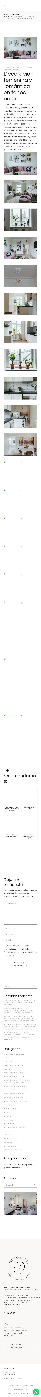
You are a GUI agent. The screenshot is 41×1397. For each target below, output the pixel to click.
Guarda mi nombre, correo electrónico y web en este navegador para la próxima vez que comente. (21, 951)
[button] (36, 1392)
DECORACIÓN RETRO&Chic (16, 1101)
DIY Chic (8, 1105)
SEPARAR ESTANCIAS (13, 1150)
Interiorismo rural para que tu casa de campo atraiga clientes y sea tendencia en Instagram (20, 1027)
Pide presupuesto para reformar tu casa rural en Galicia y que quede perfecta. (19, 1011)
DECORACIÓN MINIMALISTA (16, 1090)
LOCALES (8, 1135)
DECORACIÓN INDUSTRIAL (15, 1086)
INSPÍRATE (8, 1120)
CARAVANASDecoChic (14, 1065)
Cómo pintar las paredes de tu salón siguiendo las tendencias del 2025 (20, 1003)
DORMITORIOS (10, 1108)
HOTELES (8, 1112)
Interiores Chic (14, 69)
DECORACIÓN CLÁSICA (14, 1076)
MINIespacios (10, 1139)
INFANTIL (8, 1116)
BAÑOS (7, 1058)
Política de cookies (14, 1378)
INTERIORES (27, 67)
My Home (8, 1142)
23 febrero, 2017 (11, 65)
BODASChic (9, 1061)
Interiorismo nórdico (15, 1127)
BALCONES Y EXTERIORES (15, 1054)
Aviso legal (10, 1368)
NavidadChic (10, 1146)
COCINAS (8, 1069)
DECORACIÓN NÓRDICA (13, 67)
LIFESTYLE (8, 1131)
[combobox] (20, 1185)
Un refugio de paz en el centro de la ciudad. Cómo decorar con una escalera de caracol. (20, 1019)
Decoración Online (13, 1097)
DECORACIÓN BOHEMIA (14, 1073)
